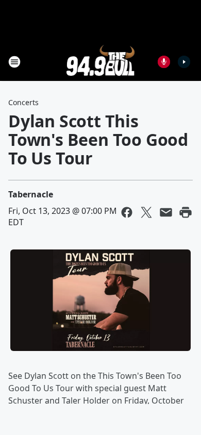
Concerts (23, 102)
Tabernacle (30, 194)
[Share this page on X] (146, 212)
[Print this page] (185, 212)
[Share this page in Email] (166, 212)
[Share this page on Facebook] (127, 212)
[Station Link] (100, 61)
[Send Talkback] (164, 62)
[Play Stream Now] (184, 62)
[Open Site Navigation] (14, 62)
